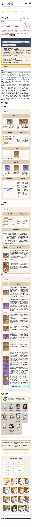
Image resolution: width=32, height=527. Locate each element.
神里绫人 (24, 418)
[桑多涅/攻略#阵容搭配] (4, 415)
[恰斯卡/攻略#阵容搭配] (25, 406)
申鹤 (3, 21)
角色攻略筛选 (9, 26)
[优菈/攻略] (21, 509)
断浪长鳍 (12, 376)
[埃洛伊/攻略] (21, 491)
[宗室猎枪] (6, 382)
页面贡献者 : (3, 23)
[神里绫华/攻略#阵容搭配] (4, 425)
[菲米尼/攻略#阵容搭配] (18, 425)
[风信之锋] (6, 370)
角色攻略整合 (9, 518)
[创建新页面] (11, 35)
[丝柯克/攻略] (14, 482)
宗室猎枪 (12, 380)
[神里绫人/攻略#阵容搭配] (25, 415)
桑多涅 (4, 418)
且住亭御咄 (12, 333)
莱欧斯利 (11, 428)
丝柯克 (4, 409)
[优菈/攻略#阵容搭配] (11, 406)
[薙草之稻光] (16, 167)
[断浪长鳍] (6, 374)
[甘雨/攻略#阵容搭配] (18, 415)
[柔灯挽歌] (6, 378)
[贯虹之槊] (6, 328)
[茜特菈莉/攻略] (14, 500)
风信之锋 (12, 367)
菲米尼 (18, 428)
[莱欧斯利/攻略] (14, 509)
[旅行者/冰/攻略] (6, 482)
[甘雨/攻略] (28, 482)
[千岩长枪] (6, 362)
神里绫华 (4, 428)
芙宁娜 (14, 362)
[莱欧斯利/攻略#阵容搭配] (11, 425)
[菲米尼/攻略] (28, 509)
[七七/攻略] (28, 491)
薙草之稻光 (12, 314)
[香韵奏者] (6, 344)
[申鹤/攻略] (21, 482)
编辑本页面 (11, 53)
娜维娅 (18, 409)
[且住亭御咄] (26, 167)
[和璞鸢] (6, 348)
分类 (3, 518)
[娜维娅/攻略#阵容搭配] (18, 406)
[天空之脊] (6, 321)
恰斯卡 (25, 409)
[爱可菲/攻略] (14, 491)
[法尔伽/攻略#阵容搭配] (11, 415)
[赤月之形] (6, 358)
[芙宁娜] (11, 362)
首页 (3, 26)
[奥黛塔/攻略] (6, 491)
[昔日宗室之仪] (10, 121)
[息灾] (16, 154)
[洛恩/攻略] (6, 509)
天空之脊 (12, 318)
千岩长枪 (12, 355)
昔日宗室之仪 (13, 250)
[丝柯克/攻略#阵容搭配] (4, 406)
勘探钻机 (12, 359)
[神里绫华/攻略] (21, 500)
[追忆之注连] (25, 121)
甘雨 (18, 418)
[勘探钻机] (6, 366)
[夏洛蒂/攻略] (28, 500)
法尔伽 (11, 418)
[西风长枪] (7, 167)
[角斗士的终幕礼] (21, 121)
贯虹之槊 (12, 326)
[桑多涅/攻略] (6, 500)
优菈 (11, 409)
